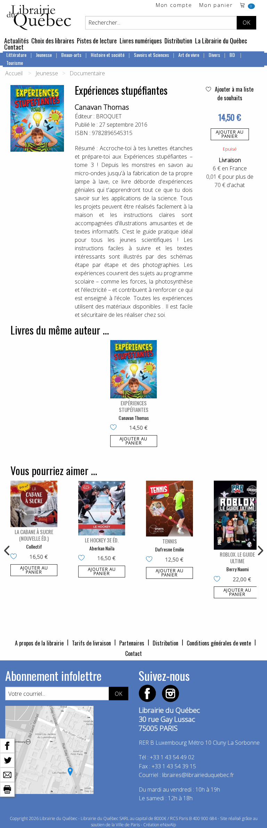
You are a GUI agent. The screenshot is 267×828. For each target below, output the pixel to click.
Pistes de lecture (97, 40)
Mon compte (174, 5)
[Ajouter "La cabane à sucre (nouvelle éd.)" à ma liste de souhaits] (15, 557)
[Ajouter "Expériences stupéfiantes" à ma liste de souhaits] (115, 428)
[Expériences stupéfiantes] (133, 369)
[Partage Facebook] (7, 745)
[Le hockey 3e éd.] (101, 508)
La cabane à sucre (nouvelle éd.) (34, 535)
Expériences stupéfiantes (133, 406)
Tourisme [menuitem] (14, 62)
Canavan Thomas (102, 107)
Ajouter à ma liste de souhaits (233, 93)
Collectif (34, 546)
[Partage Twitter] (7, 759)
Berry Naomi (237, 569)
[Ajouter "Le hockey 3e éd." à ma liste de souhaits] (83, 558)
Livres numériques (141, 40)
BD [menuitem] (232, 54)
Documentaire (87, 73)
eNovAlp (168, 825)
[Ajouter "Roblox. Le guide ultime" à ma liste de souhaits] (218, 579)
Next (259, 550)
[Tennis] (169, 508)
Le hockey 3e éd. (102, 540)
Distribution (178, 40)
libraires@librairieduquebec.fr (198, 775)
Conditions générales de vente (219, 643)
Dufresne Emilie (169, 549)
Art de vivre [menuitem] (188, 54)
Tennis (169, 541)
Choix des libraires (52, 40)
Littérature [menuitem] (16, 54)
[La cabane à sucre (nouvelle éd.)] (33, 504)
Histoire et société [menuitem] (107, 54)
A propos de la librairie (39, 643)
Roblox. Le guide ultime (237, 557)
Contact (14, 47)
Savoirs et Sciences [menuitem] (151, 54)
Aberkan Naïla (101, 548)
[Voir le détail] (133, 369)
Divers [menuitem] (214, 54)
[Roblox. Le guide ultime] (237, 515)
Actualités (16, 40)
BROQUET (109, 116)
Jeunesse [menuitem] (44, 54)
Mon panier (216, 5)
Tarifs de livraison (91, 643)
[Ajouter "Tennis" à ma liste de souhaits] (150, 560)
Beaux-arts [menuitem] (71, 54)
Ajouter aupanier (230, 134)
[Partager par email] (7, 774)
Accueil (14, 73)
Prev (7, 550)
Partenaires (131, 643)
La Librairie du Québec (221, 40)
